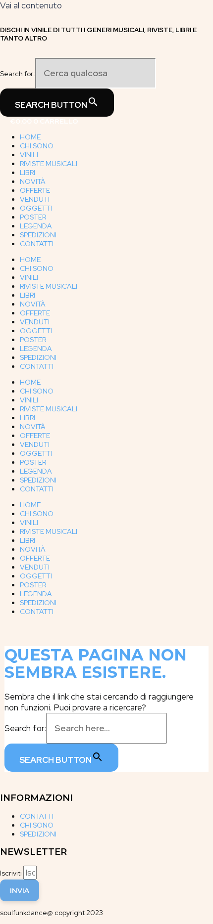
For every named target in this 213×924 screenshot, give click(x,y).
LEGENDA (36, 225)
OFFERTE (35, 190)
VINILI (29, 154)
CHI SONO (36, 145)
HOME (30, 136)
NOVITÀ (33, 181)
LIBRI (27, 172)
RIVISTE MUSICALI (48, 163)
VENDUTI (35, 199)
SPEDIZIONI (38, 234)
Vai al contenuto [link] (31, 5)
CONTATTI (36, 243)
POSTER (33, 217)
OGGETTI (36, 208)
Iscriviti (11, 873)
